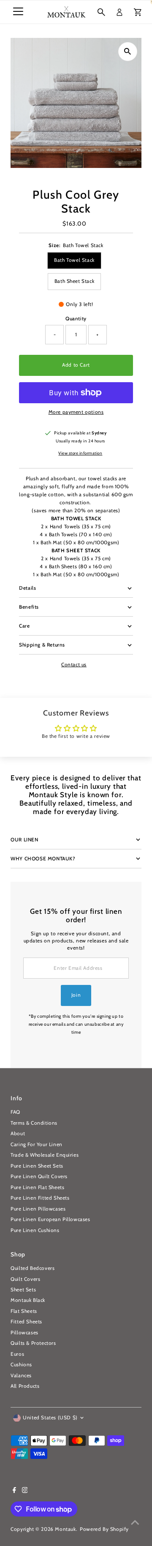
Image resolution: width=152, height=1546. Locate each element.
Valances (21, 1375)
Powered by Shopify (104, 1529)
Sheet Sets (23, 1290)
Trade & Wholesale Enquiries (45, 1155)
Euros (17, 1354)
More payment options (76, 412)
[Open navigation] (18, 12)
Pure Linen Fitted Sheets (40, 1198)
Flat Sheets (24, 1311)
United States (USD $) (50, 1418)
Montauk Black (28, 1300)
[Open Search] (101, 12)
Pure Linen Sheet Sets (37, 1166)
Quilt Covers (25, 1279)
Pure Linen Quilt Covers (39, 1176)
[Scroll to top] (135, 1522)
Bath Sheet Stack (74, 281)
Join (76, 995)
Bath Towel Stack (74, 260)
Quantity (76, 319)
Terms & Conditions (34, 1123)
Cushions (21, 1365)
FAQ (15, 1112)
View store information (80, 453)
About (18, 1133)
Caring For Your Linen (36, 1144)
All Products (25, 1386)
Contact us (74, 665)
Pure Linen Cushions (35, 1230)
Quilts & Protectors (33, 1343)
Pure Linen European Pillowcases (50, 1219)
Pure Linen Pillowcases (38, 1209)
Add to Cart (76, 365)
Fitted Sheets (26, 1322)
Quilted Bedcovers (32, 1268)
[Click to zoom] (127, 51)
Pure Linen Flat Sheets (37, 1187)
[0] (137, 12)
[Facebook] (14, 1491)
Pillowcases (24, 1333)
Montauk (65, 1529)
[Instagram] (25, 1491)
